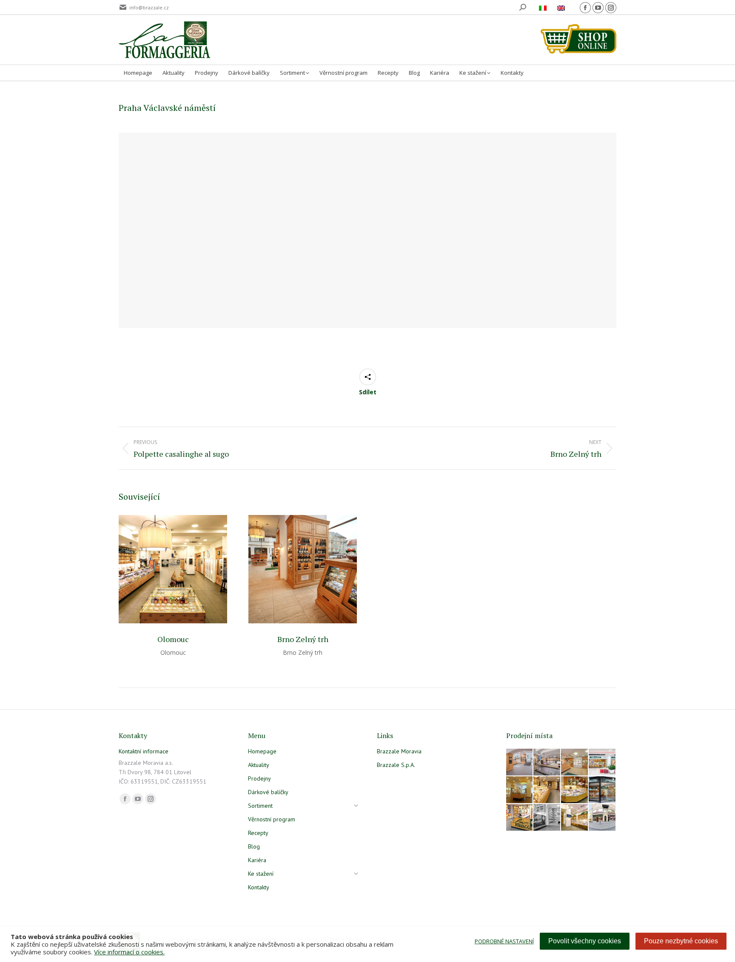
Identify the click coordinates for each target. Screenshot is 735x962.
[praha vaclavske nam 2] (547, 762)
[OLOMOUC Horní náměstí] (520, 790)
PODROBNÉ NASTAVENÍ (504, 941)
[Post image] (173, 569)
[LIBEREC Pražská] (575, 818)
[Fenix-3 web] (602, 762)
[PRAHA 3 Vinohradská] (547, 790)
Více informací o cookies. (129, 952)
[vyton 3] (520, 762)
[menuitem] (544, 7)
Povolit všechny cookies (584, 941)
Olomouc (173, 639)
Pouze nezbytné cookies (681, 941)
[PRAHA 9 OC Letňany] (575, 790)
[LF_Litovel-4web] (575, 762)
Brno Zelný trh (302, 639)
